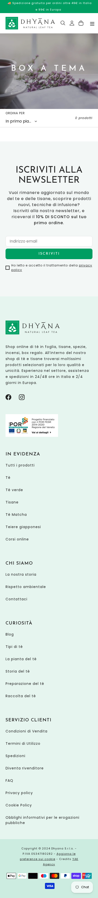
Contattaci (16, 599)
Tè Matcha (16, 514)
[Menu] (92, 23)
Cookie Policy (19, 805)
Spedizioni (15, 755)
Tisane (12, 502)
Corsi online (17, 539)
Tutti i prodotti (20, 465)
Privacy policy (19, 792)
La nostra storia (21, 574)
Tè (8, 477)
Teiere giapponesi (23, 526)
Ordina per (15, 113)
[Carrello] (81, 23)
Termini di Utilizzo (23, 743)
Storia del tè (18, 671)
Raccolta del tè (21, 695)
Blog (10, 634)
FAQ (9, 780)
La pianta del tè (21, 658)
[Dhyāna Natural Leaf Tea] (30, 23)
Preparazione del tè (25, 683)
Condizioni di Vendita (26, 731)
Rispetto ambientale (26, 586)
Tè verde (14, 489)
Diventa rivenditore (25, 768)
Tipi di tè (14, 646)
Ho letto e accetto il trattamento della (51, 267)
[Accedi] (72, 23)
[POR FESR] (32, 435)
